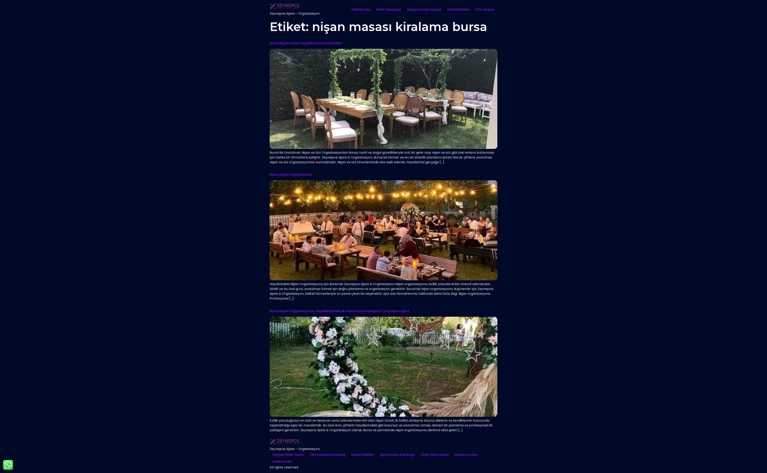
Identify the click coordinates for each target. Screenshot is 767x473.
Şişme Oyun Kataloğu (397, 454)
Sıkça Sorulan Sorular (424, 9)
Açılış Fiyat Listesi (434, 454)
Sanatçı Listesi (466, 454)
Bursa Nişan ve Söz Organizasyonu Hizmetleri (306, 43)
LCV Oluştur (485, 9)
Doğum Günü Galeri (288, 454)
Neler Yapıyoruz (388, 9)
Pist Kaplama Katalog (327, 454)
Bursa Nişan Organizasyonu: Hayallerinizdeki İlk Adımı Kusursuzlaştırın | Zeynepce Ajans (339, 311)
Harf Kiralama (458, 9)
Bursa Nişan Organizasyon (291, 174)
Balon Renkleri (362, 454)
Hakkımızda (360, 9)
